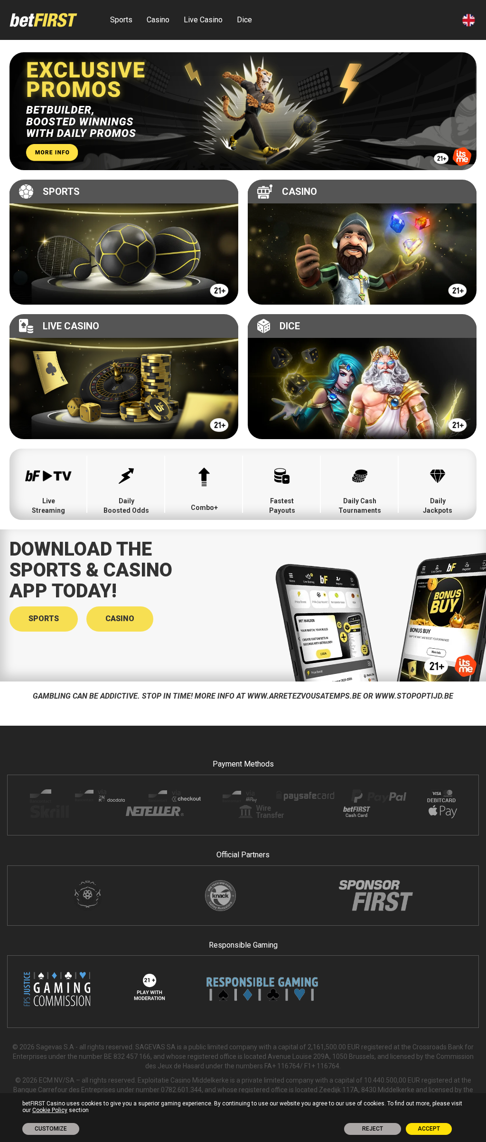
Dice (244, 19)
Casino (158, 19)
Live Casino (203, 19)
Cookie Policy (49, 1110)
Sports (121, 19)
